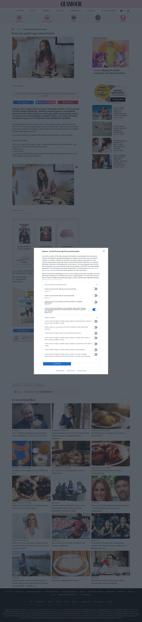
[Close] (104, 251)
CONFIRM (57, 363)
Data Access (71, 370)
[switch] (94, 289)
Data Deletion (60, 370)
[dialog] (71, 311)
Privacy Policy (82, 370)
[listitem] (71, 285)
